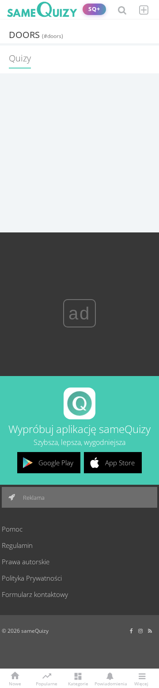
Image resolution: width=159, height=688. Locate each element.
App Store (120, 462)
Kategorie (78, 683)
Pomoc (12, 529)
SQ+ (94, 9)
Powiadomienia (110, 683)
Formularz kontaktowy (35, 594)
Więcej (141, 683)
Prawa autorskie (25, 561)
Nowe (15, 683)
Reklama (33, 498)
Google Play (55, 462)
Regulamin (17, 545)
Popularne (46, 683)
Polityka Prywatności (32, 578)
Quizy (20, 58)
